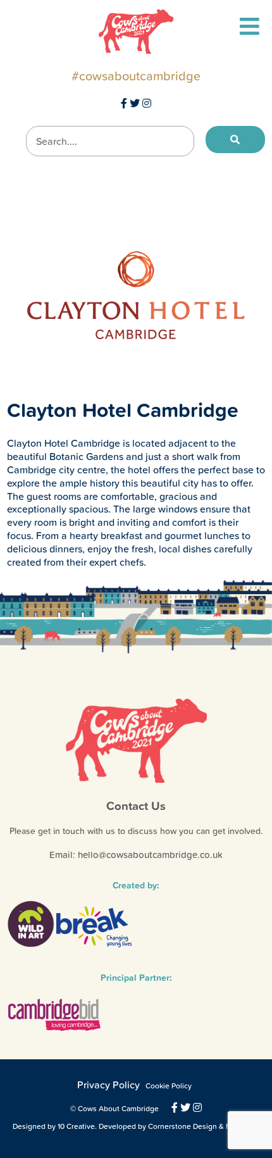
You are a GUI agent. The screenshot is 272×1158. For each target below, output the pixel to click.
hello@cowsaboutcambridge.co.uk (150, 854)
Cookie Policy (168, 1086)
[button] (236, 140)
